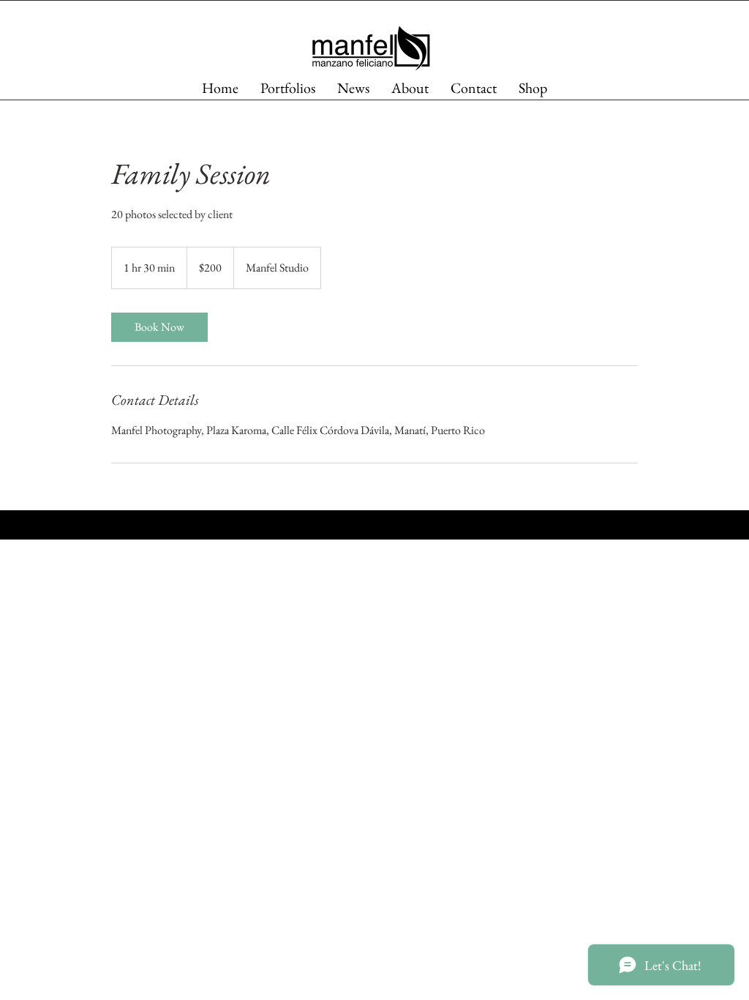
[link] (159, 327)
